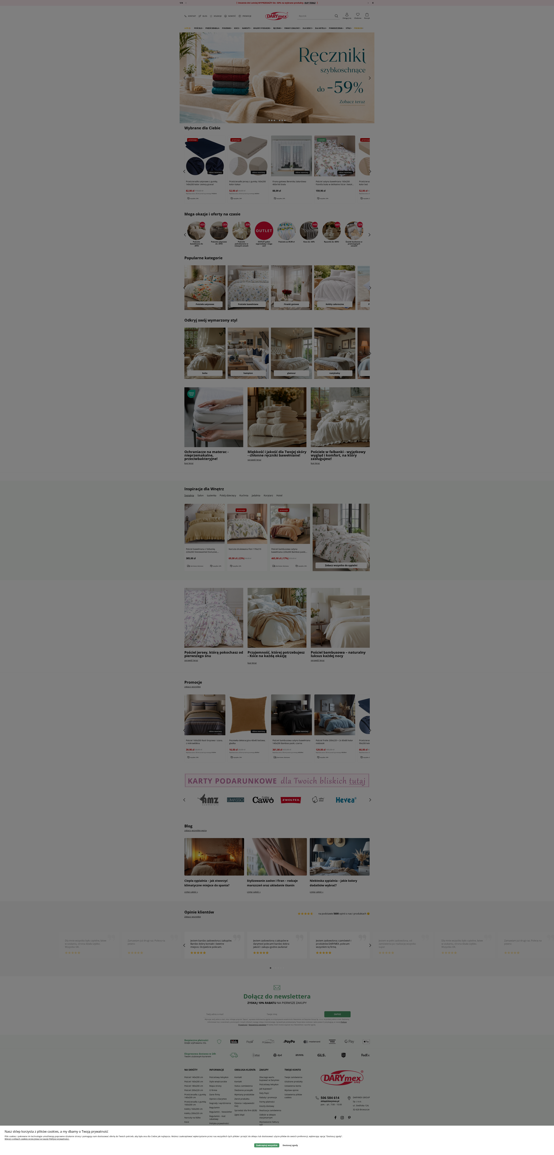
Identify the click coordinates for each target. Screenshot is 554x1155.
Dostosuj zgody (290, 1145)
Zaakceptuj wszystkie (266, 1145)
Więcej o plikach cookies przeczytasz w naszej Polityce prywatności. (37, 1139)
